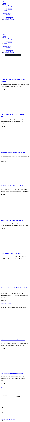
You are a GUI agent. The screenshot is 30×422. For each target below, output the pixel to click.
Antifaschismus (9, 9)
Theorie (5, 10)
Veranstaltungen (9, 17)
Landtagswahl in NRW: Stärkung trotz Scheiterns (13, 152)
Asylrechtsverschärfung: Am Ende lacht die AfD (13, 340)
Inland (7, 5)
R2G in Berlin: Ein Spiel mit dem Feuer (11, 253)
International (9, 6)
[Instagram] (5, 417)
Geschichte (5, 12)
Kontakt (8, 14)
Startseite (3, 55)
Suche (4, 3)
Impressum (12, 419)
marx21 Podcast (9, 18)
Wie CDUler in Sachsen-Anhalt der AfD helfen (12, 185)
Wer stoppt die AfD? (6, 303)
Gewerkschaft (9, 8)
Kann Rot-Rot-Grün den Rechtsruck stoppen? (12, 373)
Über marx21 (9, 15)
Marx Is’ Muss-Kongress (8, 19)
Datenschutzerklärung (5, 419)
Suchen (5, 395)
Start (4, 1)
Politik (4, 4)
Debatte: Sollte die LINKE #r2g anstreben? (12, 220)
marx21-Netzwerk (7, 13)
